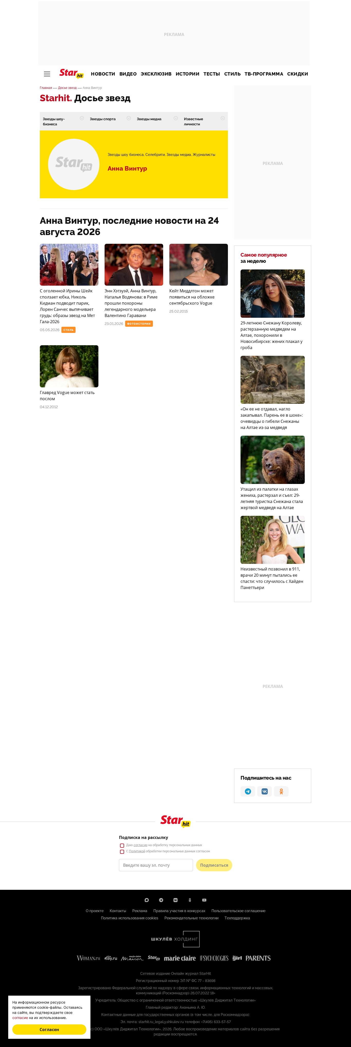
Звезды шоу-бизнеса (54, 121)
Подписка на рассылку (143, 837)
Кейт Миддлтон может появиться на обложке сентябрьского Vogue (192, 297)
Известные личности (193, 121)
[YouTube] (204, 900)
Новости (103, 74)
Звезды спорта (103, 119)
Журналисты (204, 155)
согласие (140, 845)
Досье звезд (67, 88)
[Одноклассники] (190, 900)
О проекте (95, 911)
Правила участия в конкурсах (179, 911)
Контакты (118, 911)
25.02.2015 (178, 311)
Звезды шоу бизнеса (126, 155)
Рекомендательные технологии (191, 918)
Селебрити (155, 155)
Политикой (137, 851)
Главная (46, 88)
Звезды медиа (149, 119)
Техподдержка (237, 918)
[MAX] (147, 900)
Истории (188, 74)
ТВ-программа (264, 74)
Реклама (139, 911)
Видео (128, 74)
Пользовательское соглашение (238, 911)
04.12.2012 (49, 407)
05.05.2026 (49, 330)
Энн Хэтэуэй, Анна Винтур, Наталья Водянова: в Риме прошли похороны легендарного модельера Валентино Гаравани (131, 303)
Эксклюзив (156, 74)
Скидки (297, 74)
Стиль (232, 74)
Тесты (212, 74)
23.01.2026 (114, 324)
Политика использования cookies (129, 918)
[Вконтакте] (175, 900)
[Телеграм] (161, 900)
